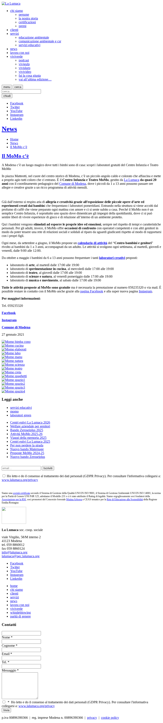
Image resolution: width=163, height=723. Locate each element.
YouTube (16, 111)
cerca (17, 87)
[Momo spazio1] (13, 380)
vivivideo (25, 72)
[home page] (11, 3)
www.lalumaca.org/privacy (20, 480)
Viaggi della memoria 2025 (28, 437)
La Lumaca (131, 180)
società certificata (21, 493)
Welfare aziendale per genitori (30, 426)
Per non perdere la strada (26, 445)
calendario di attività (92, 243)
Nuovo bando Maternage (27, 449)
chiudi (7, 95)
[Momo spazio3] (13, 387)
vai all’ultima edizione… (35, 79)
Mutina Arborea (74, 499)
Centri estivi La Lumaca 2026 (30, 422)
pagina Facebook (91, 291)
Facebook (16, 103)
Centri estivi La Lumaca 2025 (30, 441)
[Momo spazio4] (13, 391)
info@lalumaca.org (14, 552)
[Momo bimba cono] (16, 341)
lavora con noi (19, 52)
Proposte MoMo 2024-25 (27, 453)
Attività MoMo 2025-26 (26, 434)
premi (22, 26)
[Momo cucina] (13, 345)
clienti (14, 30)
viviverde (16, 56)
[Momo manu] (12, 357)
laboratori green (20, 415)
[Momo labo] (11, 353)
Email (6, 654)
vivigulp (24, 64)
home (14, 586)
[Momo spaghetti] (14, 376)
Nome (6, 637)
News (9, 129)
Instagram (16, 115)
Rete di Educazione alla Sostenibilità (125, 499)
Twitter (15, 107)
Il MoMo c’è (18, 147)
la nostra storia (28, 18)
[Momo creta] (11, 372)
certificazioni (27, 22)
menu (6, 87)
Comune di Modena (72, 183)
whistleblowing (20, 612)
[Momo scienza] (13, 364)
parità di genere (20, 616)
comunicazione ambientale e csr (40, 41)
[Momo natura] (12, 361)
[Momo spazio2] (13, 383)
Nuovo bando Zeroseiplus (27, 457)
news (13, 49)
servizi (14, 33)
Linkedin (16, 118)
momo (14, 411)
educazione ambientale (34, 37)
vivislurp (24, 68)
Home (14, 139)
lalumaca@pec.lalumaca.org (20, 556)
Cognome (8, 645)
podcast (24, 60)
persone (24, 14)
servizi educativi (29, 45)
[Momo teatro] (12, 368)
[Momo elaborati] (14, 349)
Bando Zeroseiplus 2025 (26, 430)
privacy (92, 717)
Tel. (4, 662)
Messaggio (9, 670)
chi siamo (16, 11)
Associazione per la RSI (14, 499)
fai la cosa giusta (30, 75)
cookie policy (110, 717)
